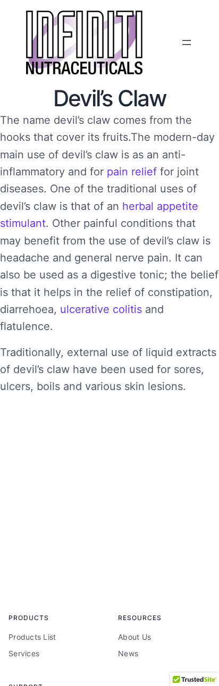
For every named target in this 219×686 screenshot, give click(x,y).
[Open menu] (186, 42)
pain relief (132, 171)
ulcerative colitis (101, 309)
